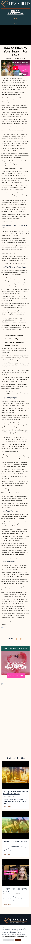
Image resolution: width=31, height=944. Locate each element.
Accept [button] (18, 940)
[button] (17, 639)
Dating (4, 796)
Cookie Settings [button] (8, 940)
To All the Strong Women (15, 841)
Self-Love (5, 844)
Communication (7, 893)
